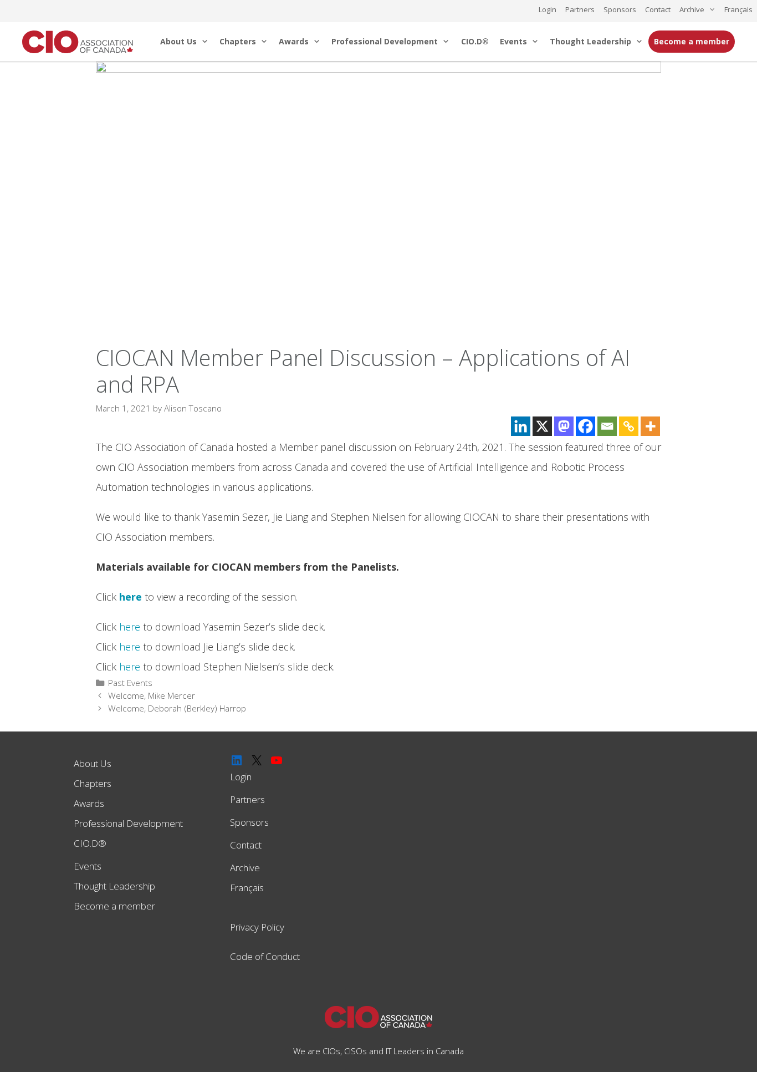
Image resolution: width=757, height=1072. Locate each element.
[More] (650, 426)
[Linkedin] (520, 426)
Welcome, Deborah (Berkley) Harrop (177, 708)
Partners (580, 9)
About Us (178, 41)
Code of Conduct (265, 956)
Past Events (130, 682)
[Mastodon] (564, 426)
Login (547, 9)
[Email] (607, 426)
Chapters (237, 41)
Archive (691, 9)
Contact (658, 9)
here (129, 626)
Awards (294, 41)
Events (513, 41)
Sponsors (619, 9)
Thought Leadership (590, 41)
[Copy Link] (628, 426)
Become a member (691, 41)
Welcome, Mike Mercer (151, 695)
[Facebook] (585, 426)
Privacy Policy (257, 927)
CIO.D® (475, 41)
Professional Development (384, 41)
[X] (542, 426)
